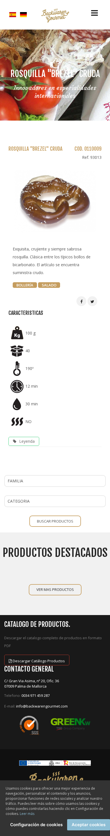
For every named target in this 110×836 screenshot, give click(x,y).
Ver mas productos (55, 589)
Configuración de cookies (36, 824)
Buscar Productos (55, 521)
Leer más (27, 813)
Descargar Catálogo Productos (38, 660)
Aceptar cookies (88, 824)
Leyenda (27, 441)
